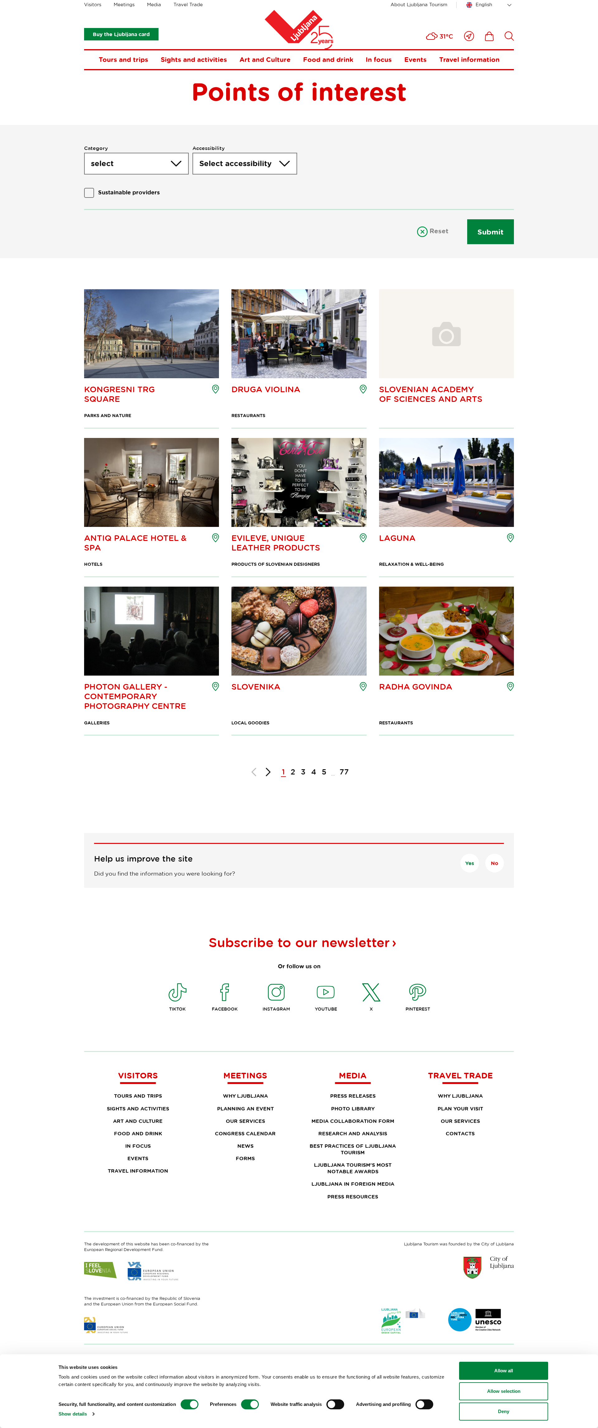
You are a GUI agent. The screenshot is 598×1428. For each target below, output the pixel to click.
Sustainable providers (129, 192)
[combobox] (490, 5)
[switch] (250, 1404)
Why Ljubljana (245, 1096)
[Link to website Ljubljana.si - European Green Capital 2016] (403, 1320)
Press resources (352, 1196)
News (245, 1146)
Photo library (353, 1108)
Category (96, 148)
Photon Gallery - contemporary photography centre (135, 696)
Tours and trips (123, 59)
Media (154, 4)
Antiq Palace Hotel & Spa (135, 542)
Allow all (503, 1370)
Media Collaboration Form (352, 1121)
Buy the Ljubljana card (121, 34)
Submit (490, 232)
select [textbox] (102, 163)
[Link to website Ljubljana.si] (488, 1267)
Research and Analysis (352, 1133)
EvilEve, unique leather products (275, 542)
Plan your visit (460, 1108)
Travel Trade (188, 4)
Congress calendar (245, 1133)
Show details (73, 1413)
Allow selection (503, 1391)
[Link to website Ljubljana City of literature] (475, 1319)
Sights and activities (194, 59)
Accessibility (208, 148)
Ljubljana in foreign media (352, 1184)
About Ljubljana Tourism (419, 4)
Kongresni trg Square (119, 394)
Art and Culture (265, 59)
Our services (245, 1121)
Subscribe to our (299, 942)
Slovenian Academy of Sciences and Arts (430, 394)
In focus (379, 59)
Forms (245, 1158)
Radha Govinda (415, 686)
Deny (503, 1411)
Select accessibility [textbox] (235, 163)
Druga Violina (265, 389)
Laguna (397, 537)
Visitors (92, 4)
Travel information (469, 59)
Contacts (460, 1133)
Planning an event (245, 1108)
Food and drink (328, 59)
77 (344, 771)
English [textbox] (484, 4)
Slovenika (255, 686)
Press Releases (353, 1096)
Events (415, 59)
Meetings (124, 4)
